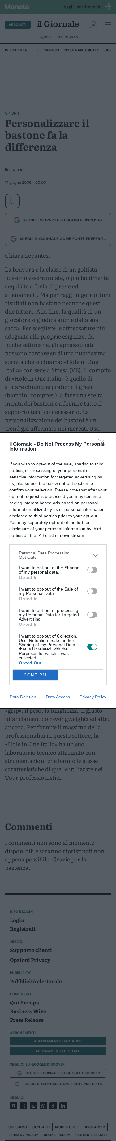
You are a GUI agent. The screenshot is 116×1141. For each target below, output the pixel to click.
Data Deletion (23, 696)
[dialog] (58, 570)
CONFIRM (35, 675)
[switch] (92, 570)
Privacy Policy (92, 696)
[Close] (104, 444)
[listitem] (58, 555)
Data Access (58, 696)
